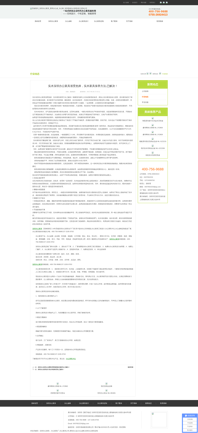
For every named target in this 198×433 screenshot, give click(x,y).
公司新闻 (145, 91)
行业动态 (145, 97)
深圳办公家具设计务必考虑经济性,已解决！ (51, 369)
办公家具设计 (83, 21)
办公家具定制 (99, 21)
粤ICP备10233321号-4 (103, 427)
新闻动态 (144, 21)
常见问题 (145, 102)
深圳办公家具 (53, 21)
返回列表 (130, 367)
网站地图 (143, 2)
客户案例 (114, 21)
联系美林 (160, 21)
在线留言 (135, 2)
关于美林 (129, 21)
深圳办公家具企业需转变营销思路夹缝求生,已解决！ (54, 367)
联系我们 (152, 2)
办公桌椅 (68, 21)
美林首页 (38, 21)
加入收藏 (126, 2)
